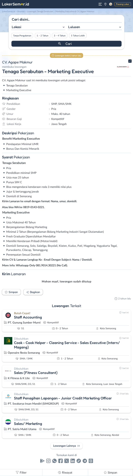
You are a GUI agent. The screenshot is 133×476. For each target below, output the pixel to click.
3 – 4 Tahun (59, 36)
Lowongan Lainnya (64, 445)
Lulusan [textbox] (74, 27)
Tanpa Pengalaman (22, 36)
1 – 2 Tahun (42, 36)
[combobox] (38, 27)
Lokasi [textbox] (16, 27)
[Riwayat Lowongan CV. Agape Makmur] (123, 73)
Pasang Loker (122, 4)
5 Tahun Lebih (78, 36)
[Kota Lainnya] (105, 4)
